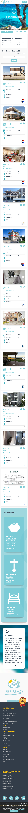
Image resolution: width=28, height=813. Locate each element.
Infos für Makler (7, 745)
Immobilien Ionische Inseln (9, 790)
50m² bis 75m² (9, 576)
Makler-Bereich (7, 734)
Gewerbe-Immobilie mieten (10, 721)
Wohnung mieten (7, 720)
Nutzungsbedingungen (8, 759)
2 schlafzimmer (10, 611)
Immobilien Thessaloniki (8, 785)
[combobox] (14, 57)
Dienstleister (6, 742)
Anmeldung (5, 729)
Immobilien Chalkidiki (7, 777)
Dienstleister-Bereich (8, 735)
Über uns (5, 749)
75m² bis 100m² (9, 578)
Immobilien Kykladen (7, 786)
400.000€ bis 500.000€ (11, 547)
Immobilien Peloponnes (8, 778)
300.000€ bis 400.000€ (11, 545)
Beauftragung (6, 740)
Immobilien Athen (6, 783)
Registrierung (6, 727)
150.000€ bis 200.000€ (11, 542)
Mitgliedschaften (7, 751)
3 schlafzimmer (10, 612)
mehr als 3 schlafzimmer (12, 614)
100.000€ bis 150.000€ (11, 540)
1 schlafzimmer (10, 609)
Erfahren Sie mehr (21, 809)
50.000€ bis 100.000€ (11, 538)
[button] (23, 73)
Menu (25, 2)
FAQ (4, 761)
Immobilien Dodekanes (8, 788)
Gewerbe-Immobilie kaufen (10, 713)
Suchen (7, 31)
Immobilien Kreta (6, 775)
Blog (4, 753)
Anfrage (5, 738)
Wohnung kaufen (7, 712)
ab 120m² (8, 581)
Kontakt (5, 756)
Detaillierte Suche (21, 31)
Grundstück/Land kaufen (9, 715)
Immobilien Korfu (6, 780)
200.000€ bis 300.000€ (11, 543)
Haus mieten (6, 718)
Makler (4, 737)
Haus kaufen (6, 710)
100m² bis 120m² (10, 580)
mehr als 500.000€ (10, 548)
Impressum (6, 754)
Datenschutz (6, 758)
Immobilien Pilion (6, 781)
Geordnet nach (21, 53)
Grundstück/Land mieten (9, 723)
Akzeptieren (14, 811)
